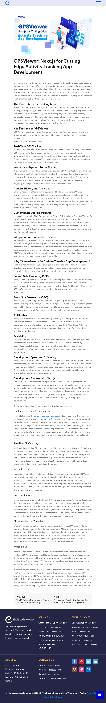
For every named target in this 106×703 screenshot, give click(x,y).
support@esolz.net (55, 674)
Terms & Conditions (53, 697)
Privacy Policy (93, 693)
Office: (42, 665)
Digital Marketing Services (51, 636)
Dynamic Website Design (83, 636)
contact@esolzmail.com (56, 678)
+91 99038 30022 (53, 666)
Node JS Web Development (84, 623)
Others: (42, 678)
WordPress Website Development (47, 646)
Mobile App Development (50, 627)
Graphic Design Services (50, 632)
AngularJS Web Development (85, 627)
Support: (43, 674)
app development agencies (46, 416)
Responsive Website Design (51, 640)
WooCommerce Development (85, 644)
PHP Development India (82, 632)
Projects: (43, 669)
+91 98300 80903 (54, 670)
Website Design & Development (53, 623)
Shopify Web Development (83, 640)
